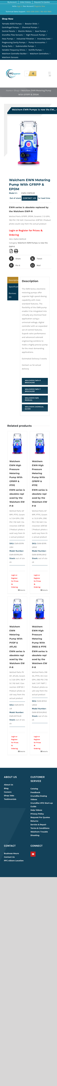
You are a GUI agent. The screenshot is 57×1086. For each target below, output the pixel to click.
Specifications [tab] (13, 286)
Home (9, 90)
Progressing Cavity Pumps (13, 42)
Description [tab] (13, 280)
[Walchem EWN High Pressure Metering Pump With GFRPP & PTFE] (17, 444)
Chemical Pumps (29, 27)
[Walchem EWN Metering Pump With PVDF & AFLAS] (17, 609)
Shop (16, 90)
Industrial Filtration (25, 38)
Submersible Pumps (25, 46)
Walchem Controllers (39, 53)
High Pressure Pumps (35, 35)
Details (22, 590)
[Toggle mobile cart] (49, 75)
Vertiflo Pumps (35, 50)
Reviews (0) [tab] (12, 295)
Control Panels (8, 31)
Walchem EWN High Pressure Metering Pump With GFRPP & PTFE (15, 473)
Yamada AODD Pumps (12, 23)
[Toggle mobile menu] (49, 72)
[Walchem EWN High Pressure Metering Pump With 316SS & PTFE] (40, 609)
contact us (29, 198)
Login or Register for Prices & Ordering (14, 581)
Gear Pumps (40, 31)
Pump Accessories (37, 42)
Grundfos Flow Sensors (12, 35)
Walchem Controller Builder (14, 53)
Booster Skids (31, 23)
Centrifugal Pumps (10, 27)
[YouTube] (33, 854)
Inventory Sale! (44, 38)
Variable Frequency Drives (13, 50)
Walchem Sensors (10, 57)
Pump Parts (7, 46)
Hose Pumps (7, 38)
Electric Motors (25, 31)
